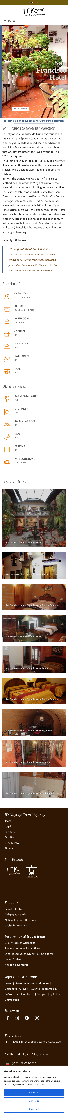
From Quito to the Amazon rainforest (27, 983)
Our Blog (10, 837)
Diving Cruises (13, 959)
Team (8, 821)
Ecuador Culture (14, 909)
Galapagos (11, 988)
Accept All (34, 1092)
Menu (11, 21)
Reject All (34, 1109)
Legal (8, 826)
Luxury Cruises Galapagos (20, 942)
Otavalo (24, 988)
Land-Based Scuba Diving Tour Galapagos (29, 953)
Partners (10, 832)
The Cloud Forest (24, 994)
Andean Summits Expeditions (22, 948)
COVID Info (12, 843)
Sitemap (10, 848)
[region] (34, 1091)
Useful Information (16, 925)
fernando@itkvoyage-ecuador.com (41, 1042)
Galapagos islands (15, 914)
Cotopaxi (42, 994)
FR (37, 2)
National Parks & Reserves (20, 920)
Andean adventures (16, 964)
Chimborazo (12, 999)
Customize (34, 1100)
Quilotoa (54, 994)
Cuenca (35, 988)
